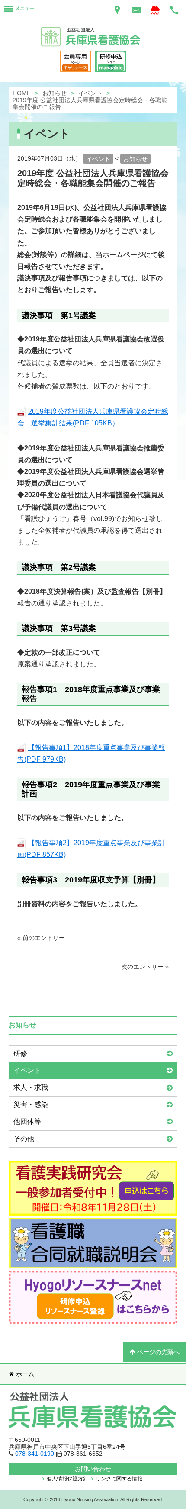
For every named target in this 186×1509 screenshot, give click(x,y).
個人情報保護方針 (66, 1479)
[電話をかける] (174, 9)
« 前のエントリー (41, 937)
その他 (23, 1138)
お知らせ (135, 158)
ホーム (24, 1374)
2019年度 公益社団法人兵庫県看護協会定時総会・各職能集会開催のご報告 (93, 178)
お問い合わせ (93, 1468)
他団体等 (27, 1121)
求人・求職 (30, 1087)
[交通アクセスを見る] (117, 9)
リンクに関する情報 (118, 1479)
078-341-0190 (34, 1453)
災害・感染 (30, 1104)
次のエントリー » (145, 966)
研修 (20, 1053)
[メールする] (136, 9)
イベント (98, 158)
